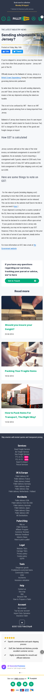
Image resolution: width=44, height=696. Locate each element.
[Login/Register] (33, 18)
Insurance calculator (22, 580)
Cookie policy (22, 556)
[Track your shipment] (8, 18)
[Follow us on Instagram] (31, 684)
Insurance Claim (22, 616)
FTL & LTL (19, 457)
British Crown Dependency (11, 78)
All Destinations (22, 515)
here (15, 206)
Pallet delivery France (22, 479)
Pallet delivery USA (22, 500)
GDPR (22, 559)
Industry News (22, 537)
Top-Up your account (22, 611)
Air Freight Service (22, 452)
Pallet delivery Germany (22, 484)
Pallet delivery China (22, 510)
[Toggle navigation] (3, 19)
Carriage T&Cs (22, 551)
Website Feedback (22, 534)
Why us (22, 524)
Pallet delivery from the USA (22, 503)
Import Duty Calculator (22, 613)
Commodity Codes (22, 573)
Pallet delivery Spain (22, 486)
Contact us (22, 589)
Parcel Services (22, 464)
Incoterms (22, 578)
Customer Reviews (22, 532)
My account (22, 608)
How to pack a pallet (22, 539)
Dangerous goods (22, 568)
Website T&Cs (22, 548)
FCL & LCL (19, 459)
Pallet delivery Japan (22, 508)
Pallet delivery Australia (22, 505)
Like (7, 51)
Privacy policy (22, 553)
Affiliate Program (22, 529)
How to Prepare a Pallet (22, 599)
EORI (22, 575)
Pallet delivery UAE (22, 513)
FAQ (22, 594)
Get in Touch (14, 281)
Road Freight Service (22, 449)
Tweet (19, 51)
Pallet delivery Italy (22, 489)
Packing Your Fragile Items (21, 371)
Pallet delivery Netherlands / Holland (22, 491)
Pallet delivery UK (22, 476)
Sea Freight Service (22, 454)
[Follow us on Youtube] (25, 684)
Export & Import (22, 462)
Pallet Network (22, 527)
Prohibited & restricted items (22, 570)
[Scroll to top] (22, 622)
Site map (22, 592)
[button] (2, 652)
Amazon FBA (22, 597)
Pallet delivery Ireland (22, 481)
